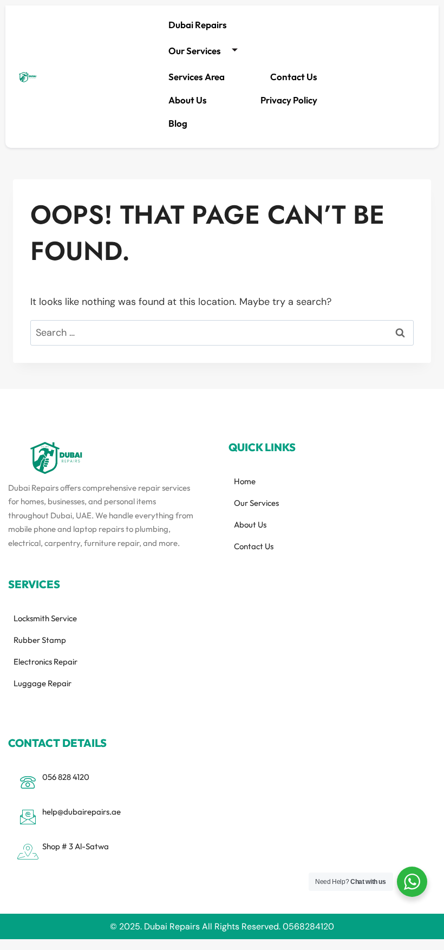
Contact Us (293, 76)
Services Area (196, 76)
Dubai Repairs (197, 24)
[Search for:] (222, 332)
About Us (187, 100)
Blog (177, 123)
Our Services (194, 50)
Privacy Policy (288, 100)
